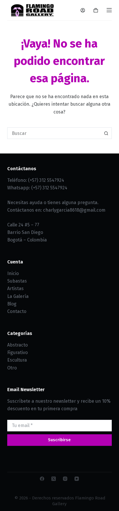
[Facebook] (42, 479)
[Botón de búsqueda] (106, 133)
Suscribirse (59, 439)
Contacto (16, 311)
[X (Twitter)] (53, 479)
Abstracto (17, 345)
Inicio (13, 273)
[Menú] (109, 10)
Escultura (17, 360)
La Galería (18, 296)
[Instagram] (65, 479)
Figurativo (17, 352)
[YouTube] (77, 479)
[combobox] (54, 133)
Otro (12, 368)
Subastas (17, 281)
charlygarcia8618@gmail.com (74, 210)
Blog (11, 304)
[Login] (83, 10)
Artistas (15, 288)
